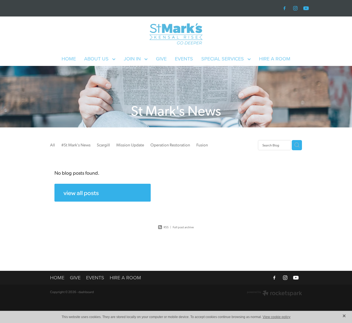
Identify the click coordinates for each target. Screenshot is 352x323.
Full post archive (183, 227)
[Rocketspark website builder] (274, 293)
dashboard (86, 292)
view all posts (81, 192)
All (52, 144)
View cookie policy (276, 317)
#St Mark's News (75, 144)
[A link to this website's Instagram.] (295, 8)
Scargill (103, 144)
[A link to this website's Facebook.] (284, 8)
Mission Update (130, 144)
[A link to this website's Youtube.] (306, 8)
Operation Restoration (170, 144)
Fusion (202, 144)
